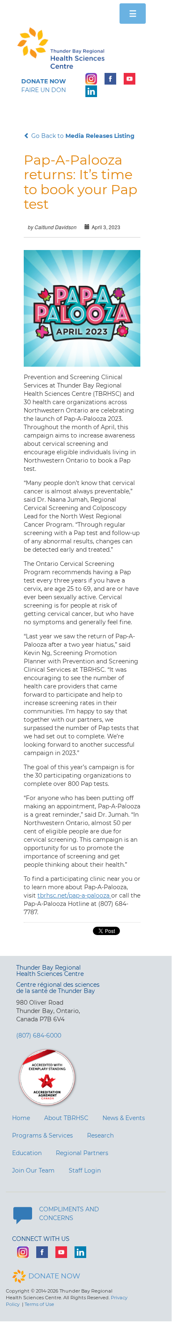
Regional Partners (82, 1153)
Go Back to (82, 136)
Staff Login (85, 1170)
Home (21, 1118)
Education (27, 1153)
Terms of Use (39, 1304)
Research (100, 1135)
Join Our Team (33, 1170)
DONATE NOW (54, 1276)
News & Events (123, 1118)
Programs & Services (42, 1135)
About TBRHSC (66, 1118)
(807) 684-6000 (38, 1035)
